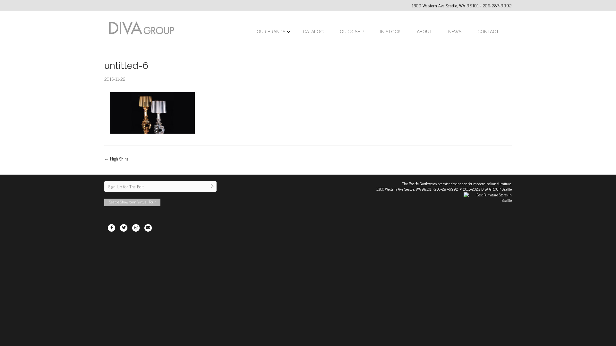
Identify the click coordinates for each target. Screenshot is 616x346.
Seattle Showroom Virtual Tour (132, 202)
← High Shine (116, 158)
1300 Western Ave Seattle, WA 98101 (404, 189)
